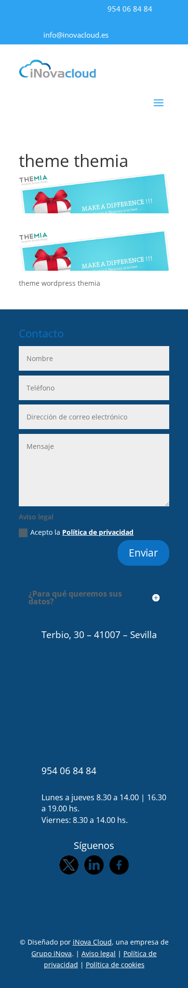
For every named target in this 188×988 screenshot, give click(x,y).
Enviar (143, 552)
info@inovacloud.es (75, 35)
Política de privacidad (98, 532)
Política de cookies (115, 964)
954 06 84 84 (129, 9)
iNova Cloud (92, 941)
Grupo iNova (51, 953)
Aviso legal (98, 953)
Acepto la (82, 532)
